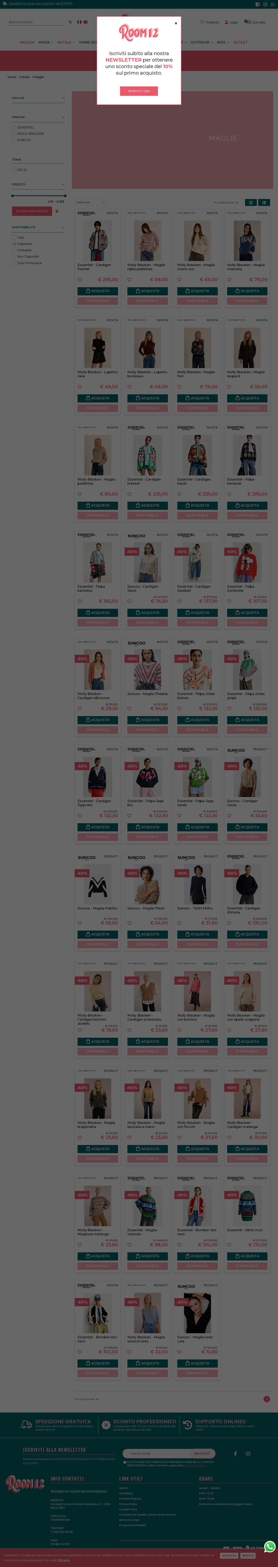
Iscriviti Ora (139, 91)
